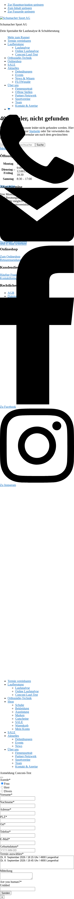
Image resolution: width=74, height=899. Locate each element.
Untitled (5, 885)
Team (18, 763)
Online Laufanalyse (27, 691)
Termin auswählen (12, 854)
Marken (19, 715)
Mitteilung (6, 870)
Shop (11, 701)
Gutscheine (22, 718)
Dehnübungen (23, 739)
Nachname (7, 802)
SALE (19, 722)
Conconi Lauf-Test (26, 694)
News (18, 746)
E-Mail (5, 839)
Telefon (5, 831)
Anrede (5, 779)
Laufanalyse (22, 687)
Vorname (6, 794)
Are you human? (11, 881)
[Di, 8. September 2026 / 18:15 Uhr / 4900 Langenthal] (37, 857)
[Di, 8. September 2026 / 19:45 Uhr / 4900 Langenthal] (37, 860)
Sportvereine (22, 759)
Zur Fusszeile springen (21, 11)
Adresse (5, 809)
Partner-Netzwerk (25, 756)
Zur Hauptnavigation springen (26, 4)
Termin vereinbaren (19, 681)
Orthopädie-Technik (20, 698)
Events (19, 742)
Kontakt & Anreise (26, 766)
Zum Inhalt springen (20, 8)
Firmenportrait (23, 752)
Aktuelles (13, 735)
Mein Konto (22, 729)
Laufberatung (16, 684)
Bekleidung (22, 708)
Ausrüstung (22, 711)
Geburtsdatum (9, 846)
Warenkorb (21, 725)
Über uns (13, 749)
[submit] (1, 777)
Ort (3, 824)
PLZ (3, 816)
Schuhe (19, 705)
